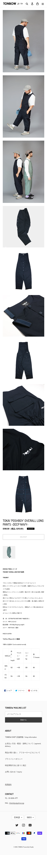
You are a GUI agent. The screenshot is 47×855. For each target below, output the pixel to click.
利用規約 (8, 784)
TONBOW (20, 847)
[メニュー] (42, 3)
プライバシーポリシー (14, 759)
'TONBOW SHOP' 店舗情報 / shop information (21, 737)
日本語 (17, 817)
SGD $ (29, 817)
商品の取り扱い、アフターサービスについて (22, 752)
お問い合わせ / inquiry (13, 772)
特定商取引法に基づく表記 (15, 765)
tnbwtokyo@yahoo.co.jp (16, 803)
